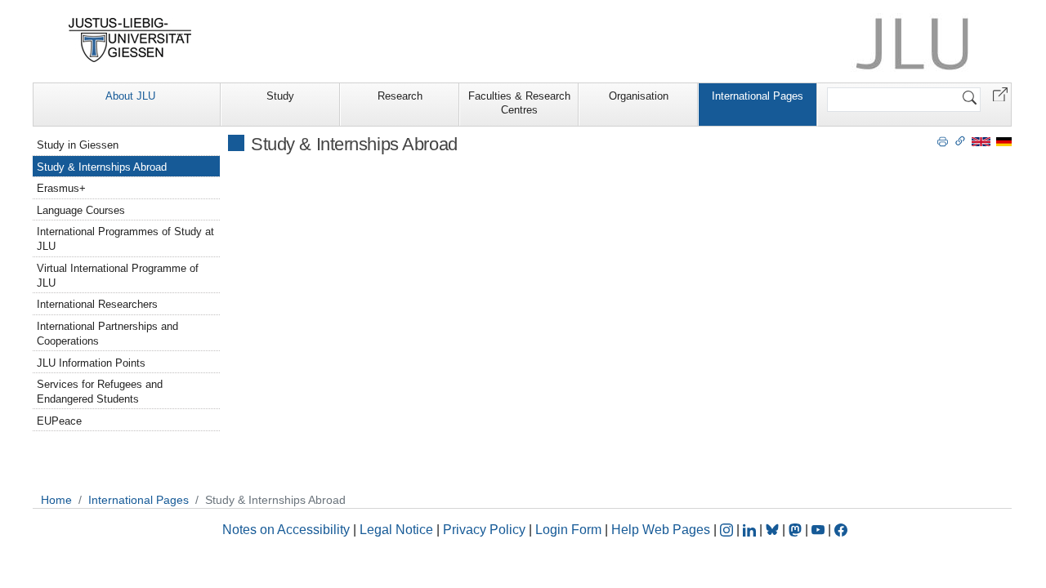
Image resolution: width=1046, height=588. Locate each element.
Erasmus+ (61, 188)
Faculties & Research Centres (519, 103)
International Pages (757, 96)
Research (400, 96)
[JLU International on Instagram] (728, 530)
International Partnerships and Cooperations (107, 333)
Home (56, 499)
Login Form (568, 530)
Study (280, 96)
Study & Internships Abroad (102, 167)
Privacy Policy (484, 530)
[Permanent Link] (960, 140)
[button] (1000, 93)
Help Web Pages (660, 530)
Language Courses (81, 210)
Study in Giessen (77, 145)
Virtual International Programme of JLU (118, 275)
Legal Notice (396, 530)
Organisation (638, 96)
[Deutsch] (1004, 141)
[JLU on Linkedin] (751, 530)
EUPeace (59, 421)
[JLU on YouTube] (819, 530)
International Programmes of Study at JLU (125, 238)
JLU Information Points (91, 363)
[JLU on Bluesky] (774, 530)
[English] (981, 141)
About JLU (130, 96)
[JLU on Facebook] (840, 530)
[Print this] (942, 140)
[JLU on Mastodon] (797, 530)
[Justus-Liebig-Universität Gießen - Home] (130, 40)
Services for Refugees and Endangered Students (100, 391)
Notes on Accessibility (287, 530)
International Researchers (97, 304)
